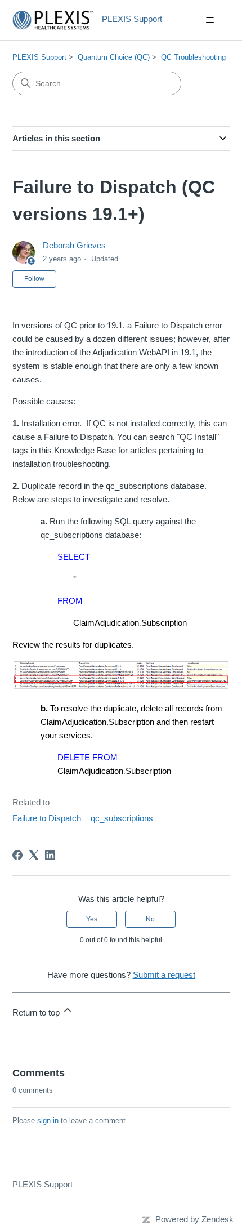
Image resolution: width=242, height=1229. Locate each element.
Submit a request (164, 974)
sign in (48, 1120)
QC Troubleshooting (193, 57)
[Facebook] (17, 855)
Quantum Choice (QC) (114, 57)
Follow (34, 279)
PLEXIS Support (39, 57)
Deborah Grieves (74, 245)
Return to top (37, 1012)
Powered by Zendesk (194, 1219)
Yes (91, 919)
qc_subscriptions (122, 818)
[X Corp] (34, 855)
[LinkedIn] (50, 855)
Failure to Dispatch (46, 818)
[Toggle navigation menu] (210, 20)
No (150, 919)
